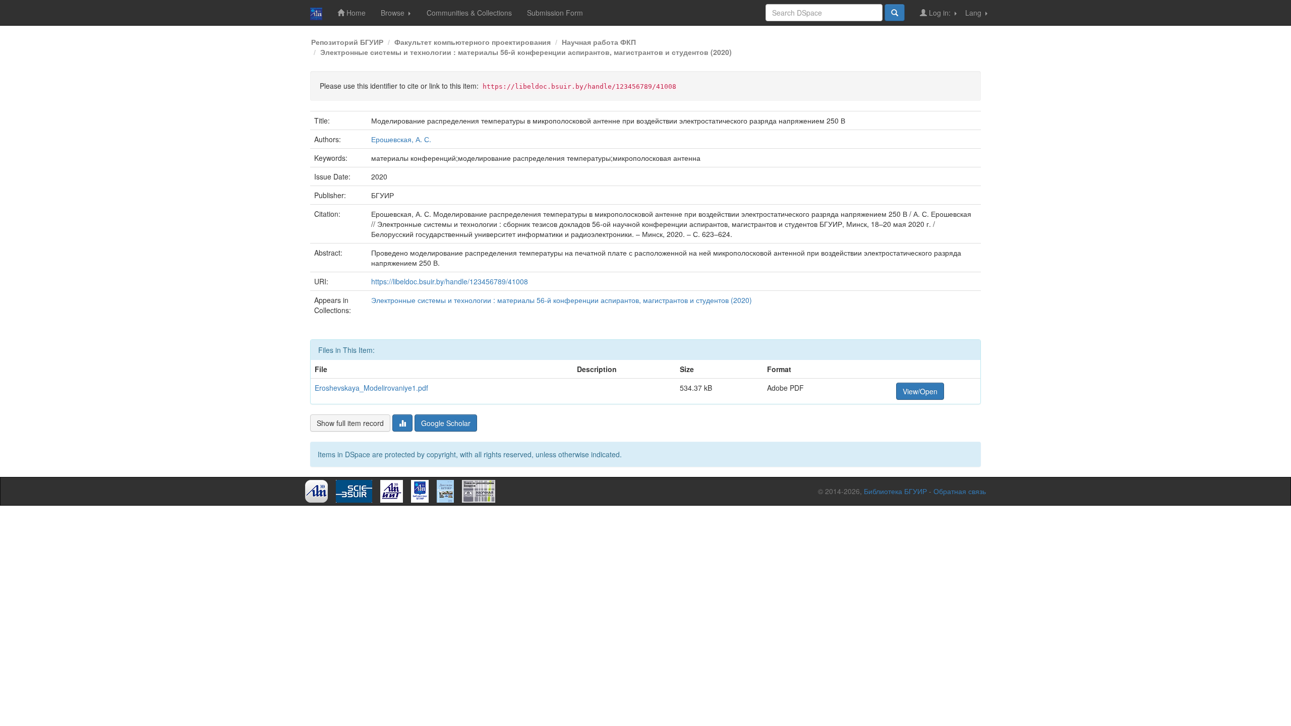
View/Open (920, 391)
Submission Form (555, 13)
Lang (974, 13)
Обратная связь (959, 491)
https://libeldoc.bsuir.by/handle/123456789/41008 (449, 281)
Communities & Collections (469, 13)
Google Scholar (446, 423)
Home (355, 13)
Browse (393, 13)
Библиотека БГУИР (895, 491)
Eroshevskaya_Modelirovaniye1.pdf (371, 388)
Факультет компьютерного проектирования (472, 42)
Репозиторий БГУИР (347, 42)
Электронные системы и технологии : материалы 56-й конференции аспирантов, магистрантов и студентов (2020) (526, 52)
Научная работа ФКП (599, 42)
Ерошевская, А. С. (401, 139)
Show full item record (350, 423)
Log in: (940, 13)
